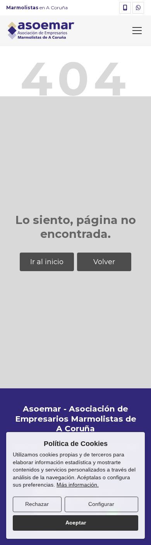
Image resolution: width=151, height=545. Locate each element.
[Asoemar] (41, 30)
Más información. (78, 485)
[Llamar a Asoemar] (125, 7)
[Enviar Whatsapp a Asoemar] (138, 7)
